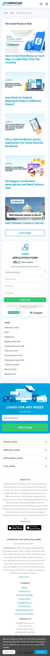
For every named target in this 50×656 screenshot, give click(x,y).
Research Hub (10, 369)
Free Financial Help (24, 595)
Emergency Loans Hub (14, 360)
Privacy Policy (25, 306)
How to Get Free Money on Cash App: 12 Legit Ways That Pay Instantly (24, 59)
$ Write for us (24, 591)
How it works (24, 599)
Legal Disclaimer (24, 602)
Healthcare (9, 336)
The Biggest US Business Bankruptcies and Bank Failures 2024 (24, 184)
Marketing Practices (24, 610)
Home (6, 13)
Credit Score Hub (11, 364)
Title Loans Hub (11, 350)
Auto (6, 332)
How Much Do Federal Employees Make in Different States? (23, 101)
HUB (12, 13)
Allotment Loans (11, 327)
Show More (25, 233)
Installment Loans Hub (14, 346)
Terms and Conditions (24, 614)
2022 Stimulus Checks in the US (24, 223)
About (24, 587)
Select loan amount (25, 418)
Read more (8, 652)
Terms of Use (33, 306)
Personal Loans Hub (13, 355)
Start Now (25, 300)
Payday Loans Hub (12, 341)
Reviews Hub (10, 374)
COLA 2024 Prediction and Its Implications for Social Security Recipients (24, 143)
